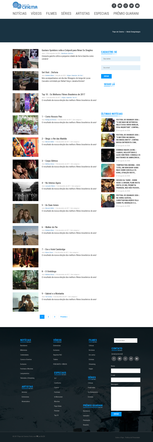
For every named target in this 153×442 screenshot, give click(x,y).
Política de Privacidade (132, 438)
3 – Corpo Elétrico (50, 161)
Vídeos (36, 13)
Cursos (56, 388)
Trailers (55, 359)
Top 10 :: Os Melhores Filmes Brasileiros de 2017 (63, 94)
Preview (56, 411)
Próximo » (64, 317)
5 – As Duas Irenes (50, 205)
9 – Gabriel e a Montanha (53, 293)
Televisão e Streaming (27, 378)
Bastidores (64, 53)
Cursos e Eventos (26, 359)
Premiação (86, 420)
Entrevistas (25, 397)
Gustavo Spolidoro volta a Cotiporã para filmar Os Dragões (67, 50)
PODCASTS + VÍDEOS (60, 364)
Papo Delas (57, 406)
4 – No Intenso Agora (51, 183)
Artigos (69, 75)
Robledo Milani (49, 75)
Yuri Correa (48, 297)
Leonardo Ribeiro (50, 186)
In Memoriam (58, 397)
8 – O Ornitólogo (49, 271)
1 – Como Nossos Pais (52, 116)
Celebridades (24, 355)
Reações (86, 425)
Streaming (92, 364)
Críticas (91, 346)
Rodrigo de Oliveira (50, 120)
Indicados (86, 416)
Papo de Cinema (23, 436)
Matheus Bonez (49, 164)
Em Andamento (93, 392)
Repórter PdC (57, 355)
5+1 (55, 378)
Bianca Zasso (49, 252)
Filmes (51, 13)
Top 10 (74, 97)
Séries (66, 13)
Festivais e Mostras (26, 369)
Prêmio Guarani (126, 13)
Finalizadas (91, 388)
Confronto (57, 383)
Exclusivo (23, 364)
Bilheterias (23, 350)
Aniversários (26, 401)
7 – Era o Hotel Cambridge (53, 249)
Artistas (83, 13)
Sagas (91, 369)
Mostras (57, 401)
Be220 (43, 436)
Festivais (57, 392)
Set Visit (80, 75)
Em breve (92, 350)
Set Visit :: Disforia (50, 72)
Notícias (19, 13)
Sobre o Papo (119, 438)
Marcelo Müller (49, 142)
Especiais (101, 13)
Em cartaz (92, 355)
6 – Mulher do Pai (49, 227)
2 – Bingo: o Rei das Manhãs (54, 138)
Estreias (91, 359)
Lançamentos (24, 373)
